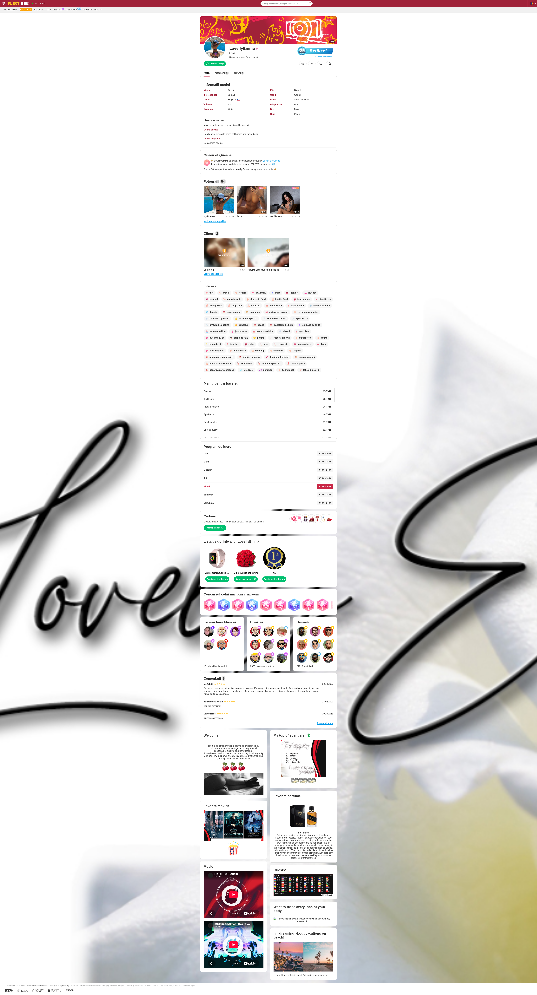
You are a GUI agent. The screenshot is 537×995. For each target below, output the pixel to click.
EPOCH (65, 985)
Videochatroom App (92, 10)
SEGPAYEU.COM (76, 985)
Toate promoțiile (54, 10)
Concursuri (71, 10)
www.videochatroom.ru (40, 985)
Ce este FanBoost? (324, 57)
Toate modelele (10, 10)
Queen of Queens (271, 161)
